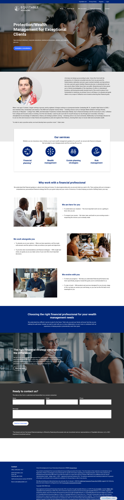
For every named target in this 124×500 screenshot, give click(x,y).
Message (15, 409)
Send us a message (20, 423)
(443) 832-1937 (19, 469)
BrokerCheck (73, 468)
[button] (61, 8)
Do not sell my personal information (71, 483)
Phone (81, 398)
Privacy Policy (93, 1)
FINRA (108, 489)
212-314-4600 (97, 489)
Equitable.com (83, 1)
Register (101, 1)
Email (47, 398)
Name (14, 398)
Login (107, 1)
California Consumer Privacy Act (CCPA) (90, 481)
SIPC (112, 489)
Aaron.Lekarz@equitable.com (19, 481)
